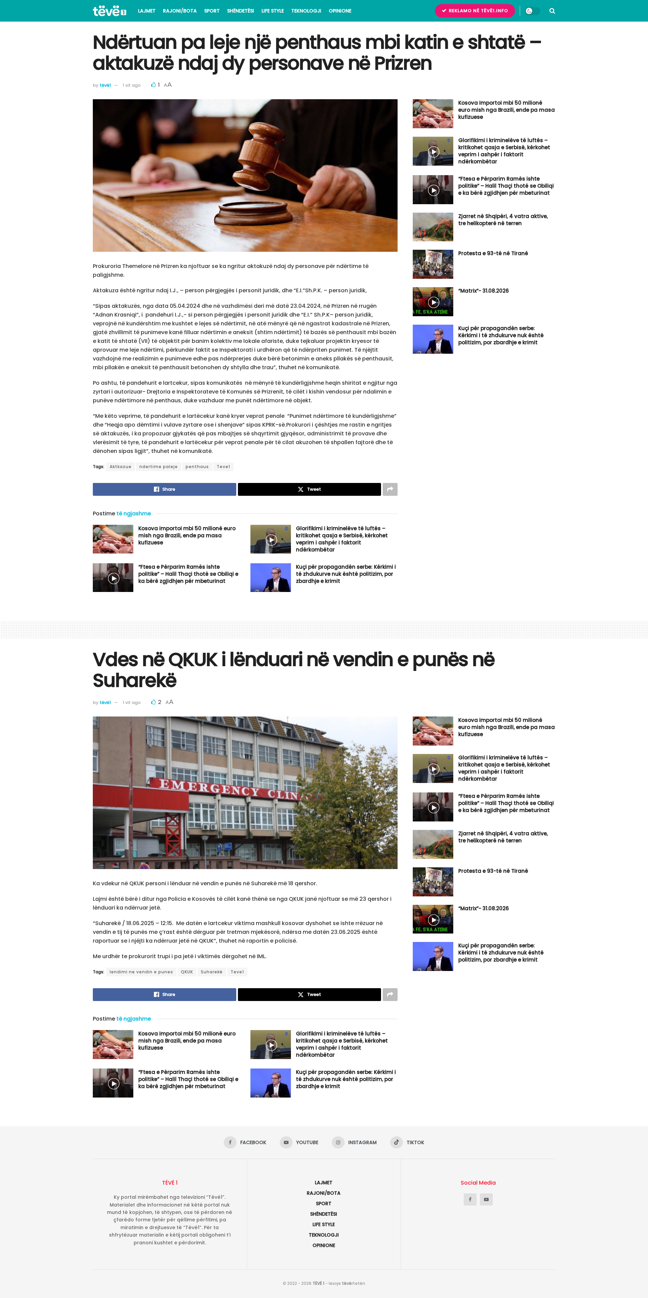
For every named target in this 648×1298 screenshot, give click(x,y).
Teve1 (223, 466)
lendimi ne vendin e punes (141, 972)
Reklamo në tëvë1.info (478, 10)
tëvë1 (105, 85)
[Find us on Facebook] (470, 1199)
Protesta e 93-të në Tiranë (493, 253)
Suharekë (212, 972)
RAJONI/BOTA (180, 10)
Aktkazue (121, 466)
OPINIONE (340, 10)
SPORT (212, 10)
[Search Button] (552, 10)
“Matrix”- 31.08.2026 (483, 290)
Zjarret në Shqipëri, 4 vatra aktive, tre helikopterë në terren (503, 220)
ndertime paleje (158, 466)
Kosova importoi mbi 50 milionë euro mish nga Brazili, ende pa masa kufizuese (187, 535)
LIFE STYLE (273, 10)
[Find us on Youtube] (486, 1199)
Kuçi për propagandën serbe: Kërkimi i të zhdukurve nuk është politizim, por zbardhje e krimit (346, 574)
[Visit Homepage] (109, 11)
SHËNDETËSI (240, 10)
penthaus (197, 466)
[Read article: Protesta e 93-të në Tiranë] (433, 264)
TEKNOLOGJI (306, 10)
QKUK (187, 972)
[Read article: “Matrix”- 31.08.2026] (433, 301)
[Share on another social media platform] (390, 489)
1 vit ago (132, 85)
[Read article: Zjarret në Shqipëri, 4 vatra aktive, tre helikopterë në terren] (433, 227)
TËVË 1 (318, 1283)
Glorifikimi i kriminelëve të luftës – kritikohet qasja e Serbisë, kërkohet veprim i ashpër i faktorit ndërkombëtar (342, 539)
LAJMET (147, 10)
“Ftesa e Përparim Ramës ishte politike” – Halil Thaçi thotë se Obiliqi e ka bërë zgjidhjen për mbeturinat (188, 574)
